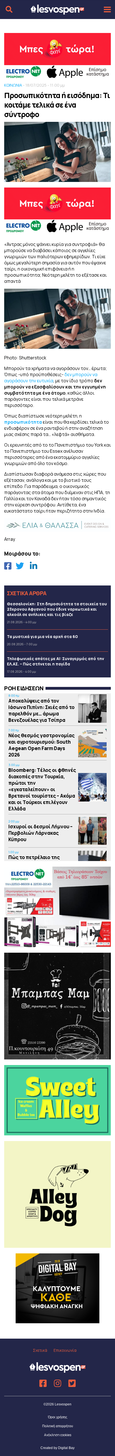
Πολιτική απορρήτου (57, 1426)
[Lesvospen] (57, 12)
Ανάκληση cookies (57, 1435)
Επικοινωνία (65, 1350)
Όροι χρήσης (57, 1417)
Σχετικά (40, 1350)
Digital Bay (66, 1448)
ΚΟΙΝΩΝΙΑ (13, 85)
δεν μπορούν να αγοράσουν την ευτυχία (50, 377)
